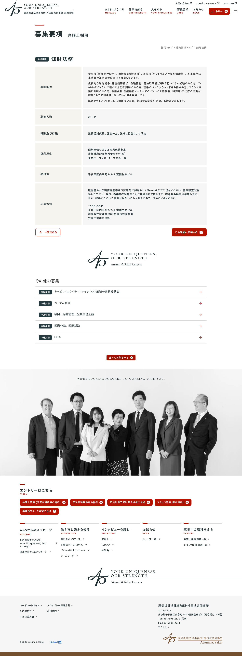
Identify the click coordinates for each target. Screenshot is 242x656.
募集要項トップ (184, 47)
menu (236, 11)
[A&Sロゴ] (192, 637)
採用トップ (167, 47)
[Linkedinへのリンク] (56, 642)
